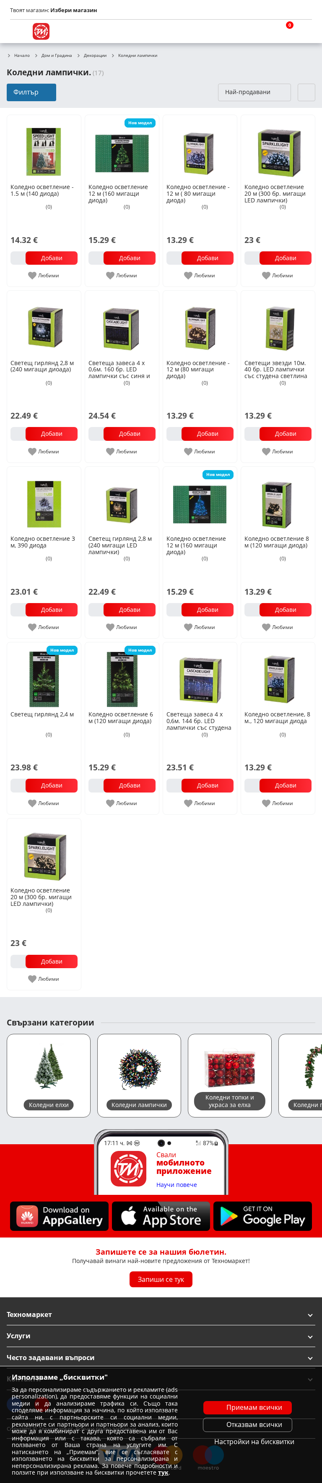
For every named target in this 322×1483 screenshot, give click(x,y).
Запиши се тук (161, 1279)
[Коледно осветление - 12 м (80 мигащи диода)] (200, 324)
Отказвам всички (254, 1424)
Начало (22, 55)
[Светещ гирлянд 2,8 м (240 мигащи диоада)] (44, 324)
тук (163, 1472)
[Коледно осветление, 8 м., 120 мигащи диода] (278, 675)
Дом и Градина (57, 55)
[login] (303, 31)
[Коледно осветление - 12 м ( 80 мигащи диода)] (200, 148)
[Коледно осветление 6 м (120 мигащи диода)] (122, 675)
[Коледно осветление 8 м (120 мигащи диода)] (278, 500)
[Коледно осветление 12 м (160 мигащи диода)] (122, 148)
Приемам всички (254, 1407)
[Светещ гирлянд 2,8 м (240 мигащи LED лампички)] (122, 500)
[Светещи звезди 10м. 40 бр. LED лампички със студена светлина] (278, 324)
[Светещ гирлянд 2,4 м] (44, 675)
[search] (263, 31)
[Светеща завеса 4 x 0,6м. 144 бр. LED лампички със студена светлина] (200, 675)
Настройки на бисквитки (254, 1441)
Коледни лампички (137, 55)
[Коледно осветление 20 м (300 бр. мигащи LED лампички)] (278, 148)
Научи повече (176, 1184)
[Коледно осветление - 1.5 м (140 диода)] (44, 148)
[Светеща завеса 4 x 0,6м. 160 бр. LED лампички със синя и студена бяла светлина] (122, 324)
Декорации (95, 55)
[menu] (18, 31)
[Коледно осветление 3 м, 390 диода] (44, 500)
